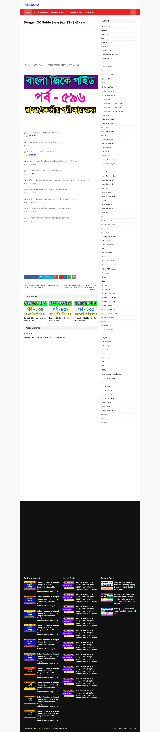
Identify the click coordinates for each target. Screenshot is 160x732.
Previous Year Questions (110, 265)
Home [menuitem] (27, 12)
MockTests (105, 233)
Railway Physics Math (109, 297)
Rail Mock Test (106, 289)
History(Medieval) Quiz (109, 160)
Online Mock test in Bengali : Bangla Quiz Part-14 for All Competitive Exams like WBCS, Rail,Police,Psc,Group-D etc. (48, 615)
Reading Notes (107, 305)
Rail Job (104, 285)
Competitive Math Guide (110, 55)
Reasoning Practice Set (109, 313)
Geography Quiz (107, 123)
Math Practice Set (107, 208)
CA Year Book (106, 51)
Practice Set (106, 257)
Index (104, 168)
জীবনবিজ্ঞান (104, 414)
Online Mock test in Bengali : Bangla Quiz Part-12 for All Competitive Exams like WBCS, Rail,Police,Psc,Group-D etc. (48, 644)
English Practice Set (108, 91)
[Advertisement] (61, 45)
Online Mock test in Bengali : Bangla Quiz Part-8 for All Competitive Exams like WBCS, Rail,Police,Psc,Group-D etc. (48, 701)
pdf (103, 249)
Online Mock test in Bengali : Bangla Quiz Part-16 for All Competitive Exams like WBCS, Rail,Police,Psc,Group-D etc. (48, 587)
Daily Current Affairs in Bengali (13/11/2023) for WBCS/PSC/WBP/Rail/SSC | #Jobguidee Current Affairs (86, 646)
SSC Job (104, 338)
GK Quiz (104, 136)
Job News (105, 188)
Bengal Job (105, 39)
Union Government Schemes (111, 374)
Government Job (107, 140)
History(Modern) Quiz (109, 164)
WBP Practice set (107, 390)
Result (104, 321)
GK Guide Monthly (108, 131)
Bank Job (105, 34)
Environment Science (108, 95)
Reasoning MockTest (108, 309)
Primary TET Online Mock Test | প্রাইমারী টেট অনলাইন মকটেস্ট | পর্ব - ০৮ (125, 611)
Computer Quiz (107, 59)
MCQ (103, 216)
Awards (104, 30)
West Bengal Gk (107, 406)
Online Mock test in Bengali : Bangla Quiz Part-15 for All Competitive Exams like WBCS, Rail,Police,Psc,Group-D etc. (48, 601)
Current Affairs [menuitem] (57, 12)
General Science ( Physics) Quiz (112, 107)
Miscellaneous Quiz (108, 224)
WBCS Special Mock (108, 378)
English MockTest (107, 87)
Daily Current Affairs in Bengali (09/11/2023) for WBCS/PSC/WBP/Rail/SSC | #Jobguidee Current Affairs (86, 694)
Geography (105, 115)
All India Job (106, 26)
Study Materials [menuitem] (74, 12)
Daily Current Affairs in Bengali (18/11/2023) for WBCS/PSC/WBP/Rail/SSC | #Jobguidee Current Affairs (86, 597)
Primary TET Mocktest (109, 269)
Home (114, 729)
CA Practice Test (107, 42)
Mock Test (105, 229)
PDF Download (107, 253)
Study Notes (106, 358)
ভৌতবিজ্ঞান (104, 423)
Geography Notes (108, 119)
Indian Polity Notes (108, 180)
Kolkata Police (106, 192)
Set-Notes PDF (106, 326)
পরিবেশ (103, 419)
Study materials (107, 354)
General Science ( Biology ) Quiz (112, 103)
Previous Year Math (108, 261)
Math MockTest (107, 204)
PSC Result (105, 273)
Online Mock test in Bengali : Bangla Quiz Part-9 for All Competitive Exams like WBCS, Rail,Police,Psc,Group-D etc (48, 687)
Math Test (105, 212)
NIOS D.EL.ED (106, 241)
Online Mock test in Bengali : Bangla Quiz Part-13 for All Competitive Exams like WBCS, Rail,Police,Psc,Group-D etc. (48, 629)
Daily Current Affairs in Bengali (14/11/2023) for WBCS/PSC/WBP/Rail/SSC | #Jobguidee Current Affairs (86, 633)
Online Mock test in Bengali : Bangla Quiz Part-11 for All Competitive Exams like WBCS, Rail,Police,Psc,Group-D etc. (48, 658)
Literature (105, 200)
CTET (103, 63)
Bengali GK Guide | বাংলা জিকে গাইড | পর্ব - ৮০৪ (60, 319)
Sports (104, 334)
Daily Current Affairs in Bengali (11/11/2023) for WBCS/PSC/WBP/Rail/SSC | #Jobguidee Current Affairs (86, 670)
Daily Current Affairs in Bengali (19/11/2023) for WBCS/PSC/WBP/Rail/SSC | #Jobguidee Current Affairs (86, 585)
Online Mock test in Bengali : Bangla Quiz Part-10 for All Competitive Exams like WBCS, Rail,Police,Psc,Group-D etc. (48, 672)
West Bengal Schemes (109, 410)
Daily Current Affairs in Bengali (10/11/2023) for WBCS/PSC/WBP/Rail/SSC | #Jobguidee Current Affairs (86, 682)
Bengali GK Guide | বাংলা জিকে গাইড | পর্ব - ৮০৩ (85, 319)
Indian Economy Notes (109, 172)
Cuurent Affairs (107, 71)
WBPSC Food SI (107, 394)
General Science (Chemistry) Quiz (113, 111)
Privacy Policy (123, 729)
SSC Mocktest (106, 342)
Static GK (105, 350)
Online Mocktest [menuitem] (40, 12)
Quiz (103, 281)
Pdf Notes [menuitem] (89, 12)
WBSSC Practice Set (108, 398)
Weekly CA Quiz (107, 402)
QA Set (104, 277)
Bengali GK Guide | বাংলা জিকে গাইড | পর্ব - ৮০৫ (35, 319)
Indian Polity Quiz (107, 184)
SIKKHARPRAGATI (46, 729)
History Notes (106, 148)
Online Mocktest (107, 245)
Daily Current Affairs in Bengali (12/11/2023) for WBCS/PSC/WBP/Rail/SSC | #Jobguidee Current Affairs (86, 658)
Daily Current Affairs (108, 75)
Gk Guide (105, 127)
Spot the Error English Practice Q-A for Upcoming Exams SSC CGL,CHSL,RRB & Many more (124, 585)
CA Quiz (104, 47)
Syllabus (104, 362)
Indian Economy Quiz (109, 176)
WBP (103, 382)
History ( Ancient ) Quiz (109, 144)
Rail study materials (108, 293)
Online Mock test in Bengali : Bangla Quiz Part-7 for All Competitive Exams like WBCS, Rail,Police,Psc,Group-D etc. (48, 715)
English (104, 83)
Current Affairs (107, 67)
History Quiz (106, 156)
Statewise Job (106, 346)
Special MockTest (107, 330)
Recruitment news (108, 317)
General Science (107, 99)
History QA (105, 152)
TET (103, 366)
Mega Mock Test (107, 220)
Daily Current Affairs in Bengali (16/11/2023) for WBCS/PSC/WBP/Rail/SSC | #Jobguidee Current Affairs (86, 609)
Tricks (104, 370)
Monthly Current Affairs (109, 237)
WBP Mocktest (106, 386)
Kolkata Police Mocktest (109, 196)
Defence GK (106, 79)
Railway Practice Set (108, 301)
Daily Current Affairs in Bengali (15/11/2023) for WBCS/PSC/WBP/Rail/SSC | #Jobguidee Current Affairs (86, 621)
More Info (133, 729)
